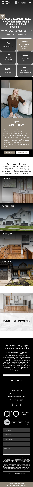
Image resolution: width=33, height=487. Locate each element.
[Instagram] (16, 404)
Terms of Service (22, 468)
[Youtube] (20, 404)
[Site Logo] (7, 2)
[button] (29, 2)
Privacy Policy (7, 469)
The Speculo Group (19, 483)
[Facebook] (12, 404)
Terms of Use (22, 485)
